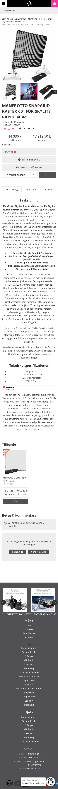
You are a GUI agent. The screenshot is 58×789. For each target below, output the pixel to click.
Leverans (29, 664)
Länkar (48, 189)
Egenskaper (31, 189)
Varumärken (20, 19)
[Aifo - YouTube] (13, 783)
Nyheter (29, 629)
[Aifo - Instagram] (5, 783)
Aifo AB (29, 748)
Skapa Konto (29, 696)
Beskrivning (12, 189)
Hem (29, 625)
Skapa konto (38, 551)
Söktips (29, 656)
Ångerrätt (29, 692)
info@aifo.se (33, 753)
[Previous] (3, 602)
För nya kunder (29, 647)
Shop (10, 19)
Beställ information (29, 676)
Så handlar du (29, 652)
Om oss (29, 637)
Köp (47, 175)
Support (29, 684)
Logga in (17, 551)
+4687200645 (34, 757)
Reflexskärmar (45, 19)
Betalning (29, 668)
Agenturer (29, 680)
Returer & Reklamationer (29, 688)
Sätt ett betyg (26, 128)
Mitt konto (29, 660)
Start (4, 19)
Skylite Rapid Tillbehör (12, 21)
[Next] (55, 92)
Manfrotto (32, 19)
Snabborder (29, 633)
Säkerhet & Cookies (29, 672)
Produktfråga (17, 175)
